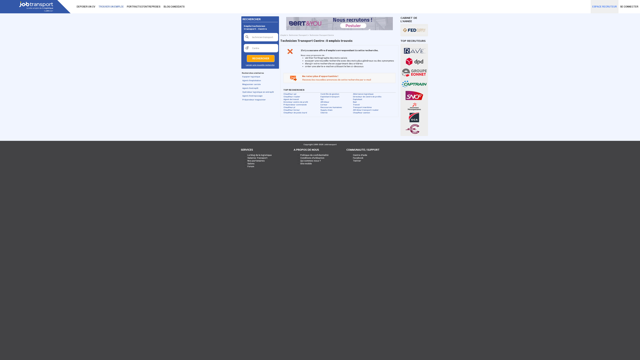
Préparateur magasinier (254, 99)
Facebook (358, 158)
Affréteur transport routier (366, 110)
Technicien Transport (298, 35)
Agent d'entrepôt (250, 88)
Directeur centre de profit (296, 102)
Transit (356, 105)
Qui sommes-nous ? (310, 161)
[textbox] (261, 37)
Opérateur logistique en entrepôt (258, 92)
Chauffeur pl (289, 107)
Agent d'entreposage (252, 96)
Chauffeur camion (361, 113)
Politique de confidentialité (314, 155)
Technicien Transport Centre (321, 35)
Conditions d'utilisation (312, 158)
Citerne (324, 113)
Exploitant (357, 99)
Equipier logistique (251, 77)
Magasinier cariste (251, 84)
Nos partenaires (256, 161)
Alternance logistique (363, 94)
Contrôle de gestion (329, 94)
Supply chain (326, 110)
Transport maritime (362, 107)
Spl (322, 99)
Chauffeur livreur (292, 110)
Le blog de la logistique (260, 155)
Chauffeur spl (290, 94)
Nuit (355, 102)
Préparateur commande (295, 105)
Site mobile (306, 163)
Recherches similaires (253, 73)
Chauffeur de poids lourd (295, 113)
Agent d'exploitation (251, 80)
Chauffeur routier (292, 97)
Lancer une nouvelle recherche (260, 65)
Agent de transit (291, 99)
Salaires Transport (258, 158)
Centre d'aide (360, 155)
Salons (251, 163)
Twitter (357, 161)
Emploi (283, 35)
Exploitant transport (329, 97)
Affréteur (324, 102)
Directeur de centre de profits (367, 97)
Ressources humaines (331, 107)
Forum (251, 166)
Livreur (323, 105)
